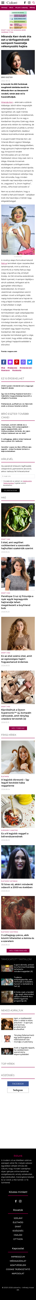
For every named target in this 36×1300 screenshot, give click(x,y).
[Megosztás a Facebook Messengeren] (10, 362)
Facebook (18, 1084)
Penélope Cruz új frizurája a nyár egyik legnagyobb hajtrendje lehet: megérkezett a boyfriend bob (17, 602)
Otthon (18, 1239)
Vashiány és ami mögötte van (18, 28)
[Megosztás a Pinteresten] (16, 362)
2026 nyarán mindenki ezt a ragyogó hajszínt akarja (17, 387)
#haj (3, 368)
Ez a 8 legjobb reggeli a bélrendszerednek (14, 835)
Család (18, 1235)
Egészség (5, 830)
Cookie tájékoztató (18, 1269)
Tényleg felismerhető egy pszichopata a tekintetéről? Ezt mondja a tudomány (24, 1038)
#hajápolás (12, 368)
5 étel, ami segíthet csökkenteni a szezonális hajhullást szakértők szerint (17, 545)
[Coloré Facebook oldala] (25, 2)
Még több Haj (18, 728)
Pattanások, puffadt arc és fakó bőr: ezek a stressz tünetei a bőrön (17, 405)
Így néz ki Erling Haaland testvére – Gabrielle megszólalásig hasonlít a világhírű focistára (16, 396)
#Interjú (4, 7)
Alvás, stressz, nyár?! (18, 19)
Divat (3, 30)
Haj (8, 30)
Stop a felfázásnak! (18, 22)
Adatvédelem (18, 1265)
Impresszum (18, 1257)
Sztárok (13, 881)
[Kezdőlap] (12, 2)
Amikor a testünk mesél (18, 25)
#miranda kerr (26, 368)
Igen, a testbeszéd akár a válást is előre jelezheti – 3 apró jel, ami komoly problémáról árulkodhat (23, 1023)
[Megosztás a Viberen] (23, 362)
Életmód (5, 776)
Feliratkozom (10, 490)
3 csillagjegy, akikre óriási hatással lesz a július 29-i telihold (16, 440)
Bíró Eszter (6, 77)
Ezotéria (14, 932)
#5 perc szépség (21, 7)
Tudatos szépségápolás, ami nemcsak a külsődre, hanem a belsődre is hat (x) (23, 981)
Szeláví (18, 1218)
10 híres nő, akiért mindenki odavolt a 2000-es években (17, 886)
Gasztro (14, 830)
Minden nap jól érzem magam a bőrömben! (18, 16)
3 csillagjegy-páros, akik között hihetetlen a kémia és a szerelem (17, 938)
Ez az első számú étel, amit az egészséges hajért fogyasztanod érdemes (16, 659)
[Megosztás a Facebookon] (3, 362)
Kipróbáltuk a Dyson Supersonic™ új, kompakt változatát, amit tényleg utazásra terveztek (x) (16, 714)
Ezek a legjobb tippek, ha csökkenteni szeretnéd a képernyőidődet (24, 1051)
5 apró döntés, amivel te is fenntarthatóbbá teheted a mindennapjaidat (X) (24, 968)
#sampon (5, 370)
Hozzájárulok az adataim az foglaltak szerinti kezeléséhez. (17, 483)
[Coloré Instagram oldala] (29, 2)
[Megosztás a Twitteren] (29, 362)
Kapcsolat (18, 1273)
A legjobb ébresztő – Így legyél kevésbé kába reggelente (15, 782)
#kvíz (11, 7)
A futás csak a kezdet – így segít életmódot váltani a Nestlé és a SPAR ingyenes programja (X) (24, 996)
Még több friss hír (18, 951)
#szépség (16, 370)
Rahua (4, 263)
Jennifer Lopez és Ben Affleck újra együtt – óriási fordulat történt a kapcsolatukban (16, 449)
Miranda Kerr (7, 102)
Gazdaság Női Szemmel (18, 13)
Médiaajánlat (18, 1261)
